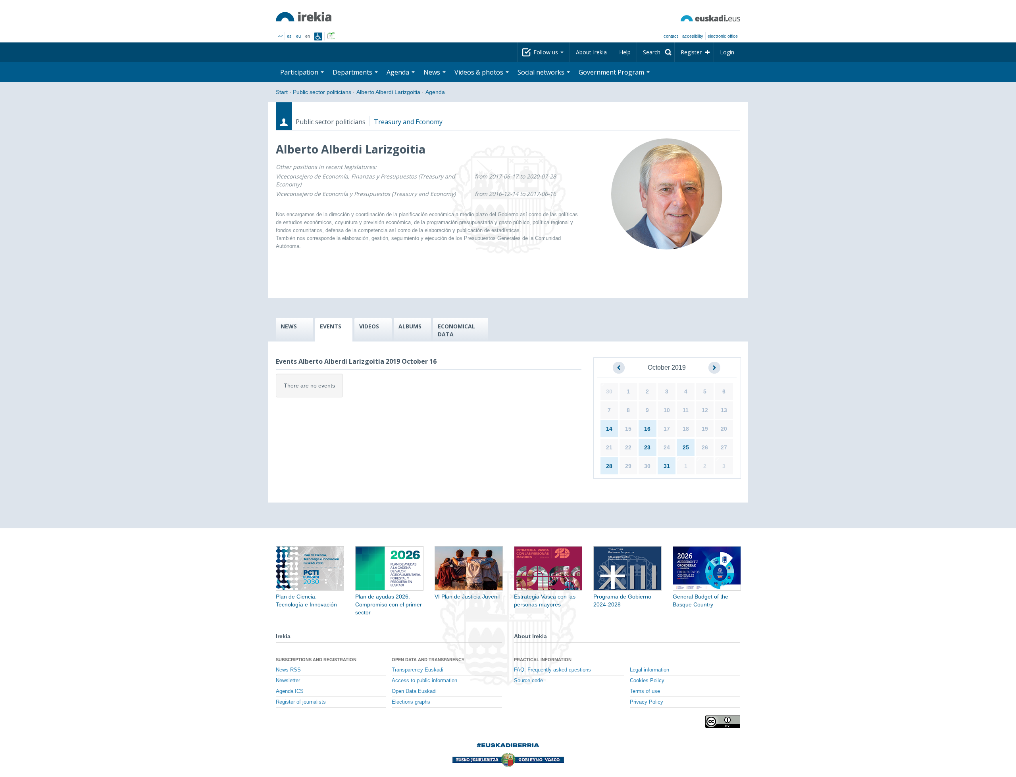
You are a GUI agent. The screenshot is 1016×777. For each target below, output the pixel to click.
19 (705, 429)
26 (705, 447)
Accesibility (692, 36)
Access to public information (424, 680)
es (289, 36)
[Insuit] (318, 36)
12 (705, 410)
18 (686, 429)
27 (724, 447)
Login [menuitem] (727, 52)
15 (628, 429)
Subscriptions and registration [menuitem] (316, 659)
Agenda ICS (290, 691)
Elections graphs (411, 702)
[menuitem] (655, 52)
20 (724, 429)
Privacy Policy (646, 702)
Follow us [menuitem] (546, 52)
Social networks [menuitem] (542, 72)
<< (280, 36)
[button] (619, 368)
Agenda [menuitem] (399, 72)
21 (609, 447)
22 (628, 447)
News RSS (288, 670)
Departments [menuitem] (353, 72)
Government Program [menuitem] (612, 72)
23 (647, 447)
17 (667, 429)
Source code (528, 680)
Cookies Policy (647, 680)
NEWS (289, 326)
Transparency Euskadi (417, 670)
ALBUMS (409, 326)
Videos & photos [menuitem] (479, 72)
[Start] (303, 16)
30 (609, 391)
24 (667, 447)
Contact (671, 36)
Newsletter (288, 680)
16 (647, 429)
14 (609, 429)
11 (686, 410)
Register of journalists (301, 702)
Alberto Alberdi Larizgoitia (388, 92)
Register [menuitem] (691, 52)
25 (686, 447)
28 (609, 466)
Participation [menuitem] (300, 72)
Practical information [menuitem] (543, 659)
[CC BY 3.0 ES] (722, 722)
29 (628, 466)
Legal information (649, 670)
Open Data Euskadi (414, 691)
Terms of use (645, 691)
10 (667, 410)
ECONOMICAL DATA (456, 330)
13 (724, 410)
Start (282, 92)
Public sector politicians (322, 92)
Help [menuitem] (625, 52)
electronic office (723, 36)
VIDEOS (369, 326)
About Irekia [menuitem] (591, 52)
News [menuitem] (432, 72)
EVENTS (330, 326)
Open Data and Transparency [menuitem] (428, 659)
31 (667, 466)
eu (298, 36)
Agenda (435, 92)
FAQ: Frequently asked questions (552, 670)
